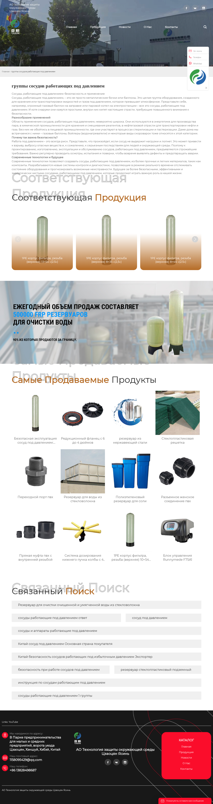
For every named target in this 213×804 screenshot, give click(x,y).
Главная (6, 71)
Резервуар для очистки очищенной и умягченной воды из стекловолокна (79, 605)
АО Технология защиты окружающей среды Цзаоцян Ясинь (24, 8)
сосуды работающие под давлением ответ (52, 618)
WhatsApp (197, 64)
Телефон (197, 57)
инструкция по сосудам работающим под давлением (61, 682)
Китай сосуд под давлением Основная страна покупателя (65, 644)
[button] (195, 239)
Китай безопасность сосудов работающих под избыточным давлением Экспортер (85, 657)
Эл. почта (197, 51)
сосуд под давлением (149, 618)
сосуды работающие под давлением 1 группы (55, 696)
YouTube (13, 722)
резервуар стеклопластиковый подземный (156, 670)
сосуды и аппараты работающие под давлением (57, 631)
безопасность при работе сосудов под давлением (59, 670)
